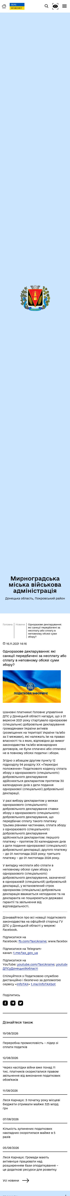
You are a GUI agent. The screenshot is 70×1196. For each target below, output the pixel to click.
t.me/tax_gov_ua (25, 952)
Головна (8, 624)
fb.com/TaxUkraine (32, 941)
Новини (20, 624)
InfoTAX (22, 984)
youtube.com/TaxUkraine (35, 964)
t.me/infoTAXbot (43, 984)
